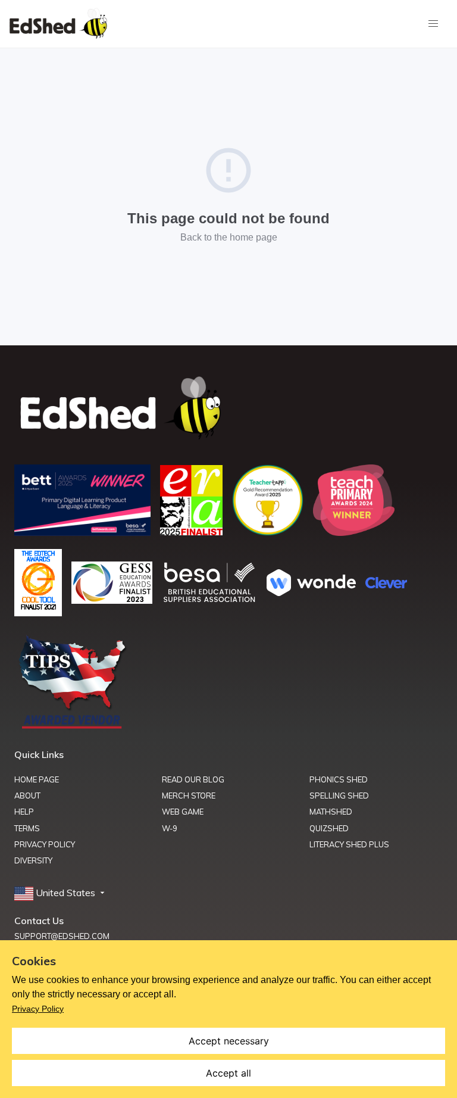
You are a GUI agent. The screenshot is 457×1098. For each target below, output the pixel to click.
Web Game (183, 811)
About (27, 795)
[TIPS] (72, 728)
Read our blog (193, 779)
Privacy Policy (44, 844)
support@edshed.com (61, 936)
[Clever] (386, 585)
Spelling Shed (339, 795)
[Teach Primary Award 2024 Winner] (354, 532)
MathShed (330, 811)
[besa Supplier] (209, 601)
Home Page (36, 779)
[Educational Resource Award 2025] (191, 532)
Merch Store (188, 795)
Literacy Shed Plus (349, 844)
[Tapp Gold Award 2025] (267, 532)
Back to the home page (228, 237)
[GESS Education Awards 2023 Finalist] (111, 600)
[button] (60, 893)
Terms (27, 828)
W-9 (169, 828)
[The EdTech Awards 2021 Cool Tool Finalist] (38, 613)
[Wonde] (311, 592)
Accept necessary (229, 1041)
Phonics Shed (338, 779)
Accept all (228, 1073)
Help (24, 811)
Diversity (33, 860)
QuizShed (329, 828)
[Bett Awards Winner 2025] (82, 532)
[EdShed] (228, 408)
